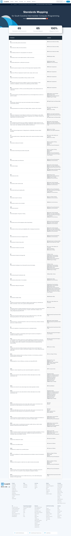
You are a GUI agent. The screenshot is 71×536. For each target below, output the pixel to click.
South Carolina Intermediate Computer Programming (26, 4)
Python (24, 509)
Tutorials (58, 497)
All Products (14, 484)
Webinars (36, 523)
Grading (47, 487)
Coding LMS (14, 485)
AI (46, 507)
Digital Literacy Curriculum (61, 503)
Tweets (36, 517)
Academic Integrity (49, 493)
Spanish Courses (60, 492)
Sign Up (68, 1)
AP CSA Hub (59, 500)
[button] (12, 1)
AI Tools (47, 492)
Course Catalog (59, 484)
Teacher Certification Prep (16, 513)
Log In (65, 1)
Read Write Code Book (38, 520)
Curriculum (59, 483)
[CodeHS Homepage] (5, 1)
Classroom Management (50, 485)
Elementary (59, 489)
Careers (58, 509)
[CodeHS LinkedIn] (4, 487)
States (36, 515)
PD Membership (14, 516)
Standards (15, 4)
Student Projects (37, 524)
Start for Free (25, 485)
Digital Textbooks (60, 499)
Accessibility (59, 517)
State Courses (59, 491)
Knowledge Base (37, 521)
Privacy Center (59, 511)
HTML (24, 512)
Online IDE (13, 487)
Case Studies (37, 513)
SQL (24, 515)
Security (58, 516)
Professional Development (16, 494)
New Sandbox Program (27, 507)
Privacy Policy (59, 515)
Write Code (48, 489)
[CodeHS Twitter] (7, 487)
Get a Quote (25, 487)
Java (24, 511)
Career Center (37, 525)
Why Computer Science (38, 507)
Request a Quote (59, 1)
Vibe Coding (48, 519)
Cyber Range (14, 498)
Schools (36, 485)
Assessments (48, 512)
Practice (58, 496)
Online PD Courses (15, 507)
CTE (35, 488)
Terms (58, 513)
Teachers (36, 487)
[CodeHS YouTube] (6, 487)
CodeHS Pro (14, 488)
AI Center (58, 512)
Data (47, 488)
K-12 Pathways (59, 487)
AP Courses (59, 488)
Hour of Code (59, 495)
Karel (24, 516)
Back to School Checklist (38, 512)
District (36, 484)
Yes (46, 520)
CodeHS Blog (37, 519)
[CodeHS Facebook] (1, 487)
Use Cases (36, 483)
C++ (23, 513)
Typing (13, 497)
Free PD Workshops (15, 511)
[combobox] (36, 18)
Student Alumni (37, 527)
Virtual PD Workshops (15, 509)
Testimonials (36, 516)
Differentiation (48, 509)
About (58, 507)
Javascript (24, 508)
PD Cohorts (13, 512)
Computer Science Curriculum (15, 492)
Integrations (48, 491)
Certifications (14, 493)
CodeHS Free (14, 489)
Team (58, 508)
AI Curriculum (59, 501)
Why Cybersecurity (37, 508)
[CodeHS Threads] (9, 487)
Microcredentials (14, 515)
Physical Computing (49, 516)
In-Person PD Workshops (15, 508)
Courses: (24, 18)
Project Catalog (59, 485)
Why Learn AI (37, 509)
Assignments (48, 484)
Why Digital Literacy (38, 511)
